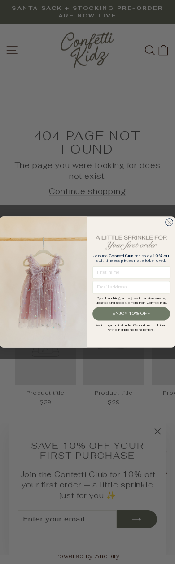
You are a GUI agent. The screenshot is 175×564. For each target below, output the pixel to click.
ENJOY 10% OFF (131, 313)
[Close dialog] (169, 222)
